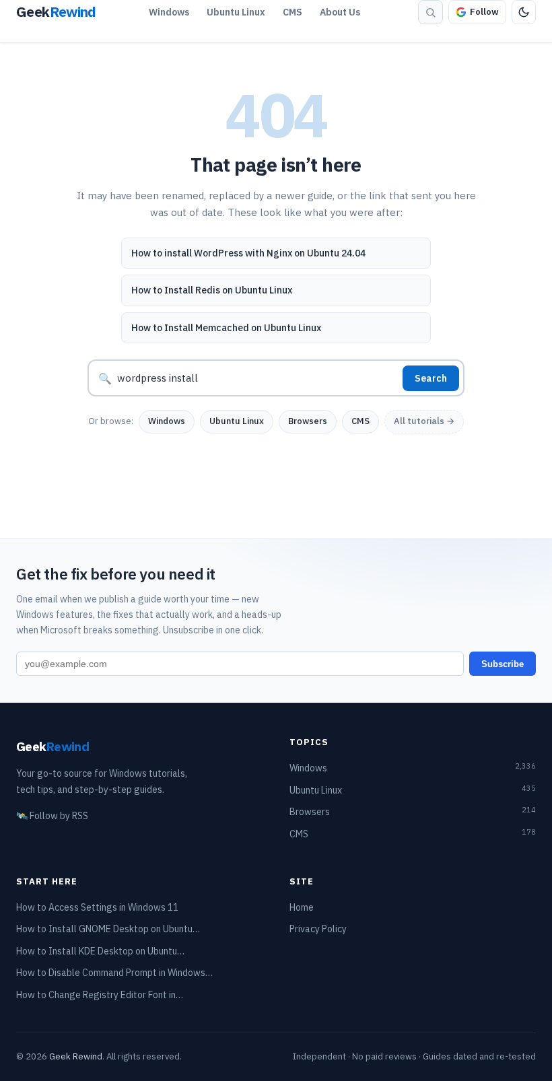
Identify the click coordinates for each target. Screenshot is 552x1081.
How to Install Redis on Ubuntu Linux (211, 290)
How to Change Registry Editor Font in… (99, 995)
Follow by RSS (52, 816)
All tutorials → (424, 421)
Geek (52, 746)
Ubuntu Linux (236, 12)
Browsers (307, 421)
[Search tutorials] (430, 12)
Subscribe (502, 664)
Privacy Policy (318, 929)
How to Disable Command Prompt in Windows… (114, 973)
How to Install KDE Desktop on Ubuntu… (100, 951)
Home (301, 907)
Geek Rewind (75, 1056)
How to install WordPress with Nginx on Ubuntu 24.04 (248, 253)
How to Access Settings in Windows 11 (97, 907)
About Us (340, 12)
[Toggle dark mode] (524, 12)
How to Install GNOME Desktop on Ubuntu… (108, 929)
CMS (292, 12)
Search (431, 378)
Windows (169, 12)
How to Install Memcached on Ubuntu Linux (226, 328)
